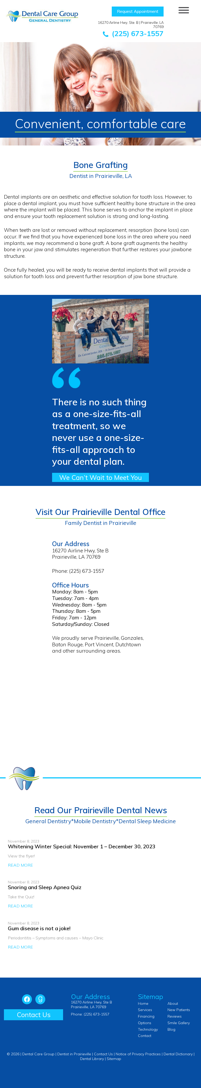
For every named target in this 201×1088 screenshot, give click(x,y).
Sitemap (114, 1058)
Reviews (175, 1016)
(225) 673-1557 (137, 33)
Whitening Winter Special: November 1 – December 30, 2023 (81, 846)
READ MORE (20, 865)
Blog (171, 1029)
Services (145, 1009)
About (173, 1003)
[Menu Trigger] (184, 10)
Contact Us (34, 1015)
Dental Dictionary (178, 1054)
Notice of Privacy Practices (138, 1054)
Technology (148, 1029)
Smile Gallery (179, 1022)
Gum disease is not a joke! (39, 928)
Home (143, 1003)
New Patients (179, 1009)
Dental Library (92, 1058)
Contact (144, 1035)
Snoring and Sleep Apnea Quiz (44, 887)
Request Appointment (137, 11)
